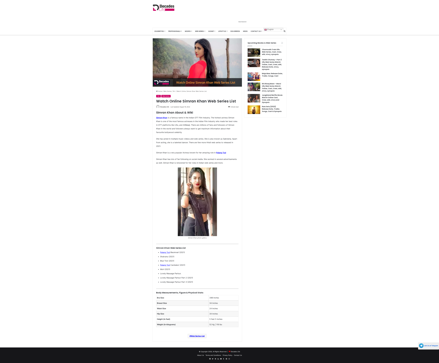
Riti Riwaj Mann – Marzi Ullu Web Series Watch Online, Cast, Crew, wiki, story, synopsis (272, 87)
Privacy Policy (227, 355)
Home (160, 91)
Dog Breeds (235, 31)
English (270, 29)
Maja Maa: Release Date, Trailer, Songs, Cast (272, 74)
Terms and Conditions (213, 355)
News (245, 31)
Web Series (199, 31)
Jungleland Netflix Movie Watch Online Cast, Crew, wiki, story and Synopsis (272, 98)
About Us (200, 355)
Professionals (174, 31)
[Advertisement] (242, 14)
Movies (188, 31)
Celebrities (159, 31)
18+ (174, 91)
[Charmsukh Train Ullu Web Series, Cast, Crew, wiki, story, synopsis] (254, 52)
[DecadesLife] (163, 8)
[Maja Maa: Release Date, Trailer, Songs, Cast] (254, 76)
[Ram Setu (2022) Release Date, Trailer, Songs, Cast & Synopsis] (254, 109)
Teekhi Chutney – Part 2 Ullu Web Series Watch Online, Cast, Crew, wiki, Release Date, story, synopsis (272, 64)
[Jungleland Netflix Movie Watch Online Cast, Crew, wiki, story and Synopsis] (254, 98)
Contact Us (256, 31)
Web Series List (198, 336)
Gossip (211, 31)
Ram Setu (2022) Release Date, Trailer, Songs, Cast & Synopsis (272, 109)
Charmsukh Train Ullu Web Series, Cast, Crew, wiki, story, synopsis (272, 51)
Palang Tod (165, 252)
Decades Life (164, 107)
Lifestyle (222, 31)
